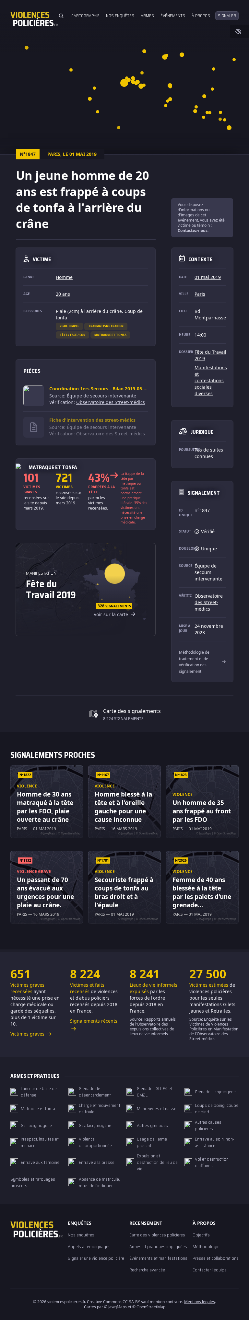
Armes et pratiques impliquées (158, 1246)
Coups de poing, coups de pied (216, 1108)
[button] (204, 96)
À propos (201, 15)
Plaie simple (69, 326)
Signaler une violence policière (96, 1258)
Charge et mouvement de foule (99, 1108)
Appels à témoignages (89, 1246)
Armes (147, 15)
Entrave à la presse (96, 1162)
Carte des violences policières (157, 1234)
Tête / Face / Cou (72, 334)
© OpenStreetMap (148, 1307)
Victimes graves (28, 1034)
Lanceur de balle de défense (39, 1091)
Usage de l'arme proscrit (152, 1142)
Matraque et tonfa (110, 334)
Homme (64, 277)
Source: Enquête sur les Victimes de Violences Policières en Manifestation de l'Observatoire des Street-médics (213, 1028)
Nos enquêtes (120, 15)
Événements (172, 15)
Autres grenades (152, 1125)
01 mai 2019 (208, 277)
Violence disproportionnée (95, 1142)
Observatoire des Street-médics (110, 402)
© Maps (115, 1307)
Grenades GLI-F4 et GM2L (154, 1091)
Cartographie (85, 15)
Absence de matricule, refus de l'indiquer (99, 1182)
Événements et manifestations (158, 1258)
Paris (200, 294)
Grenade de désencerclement (95, 1091)
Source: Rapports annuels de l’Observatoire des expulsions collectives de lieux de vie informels (153, 1026)
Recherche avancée (147, 1269)
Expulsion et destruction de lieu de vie (157, 1162)
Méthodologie (206, 1246)
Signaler (227, 15)
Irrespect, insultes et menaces (40, 1142)
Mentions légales (199, 1301)
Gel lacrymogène (36, 1125)
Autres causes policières (208, 1125)
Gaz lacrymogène (95, 1125)
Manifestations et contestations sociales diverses (211, 380)
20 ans (63, 294)
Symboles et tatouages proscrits (32, 1182)
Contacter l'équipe (210, 1269)
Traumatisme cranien (106, 326)
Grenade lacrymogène (215, 1091)
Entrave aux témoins (40, 1162)
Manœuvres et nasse (156, 1108)
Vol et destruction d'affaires (212, 1162)
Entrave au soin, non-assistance (214, 1142)
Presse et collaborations (216, 1258)
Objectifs (201, 1234)
